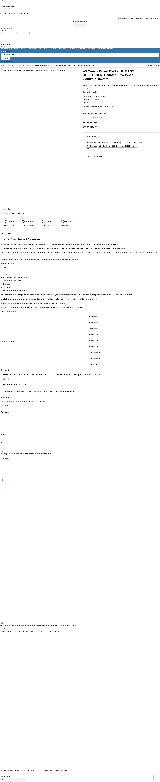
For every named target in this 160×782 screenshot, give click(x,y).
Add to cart (98, 156)
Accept (4, 628)
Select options (17, 780)
